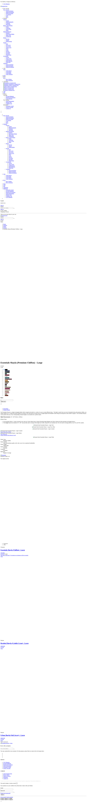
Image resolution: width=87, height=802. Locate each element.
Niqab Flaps (8, 54)
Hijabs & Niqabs (9, 13)
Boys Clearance (9, 80)
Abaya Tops (8, 29)
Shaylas (7, 39)
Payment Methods (10, 96)
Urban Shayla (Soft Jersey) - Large (13, 735)
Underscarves (9, 59)
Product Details (6, 409)
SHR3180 (3, 738)
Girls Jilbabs (8, 73)
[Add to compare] (1, 404)
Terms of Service (7, 776)
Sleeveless (8, 24)
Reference (3, 456)
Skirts (7, 30)
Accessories (8, 14)
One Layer (8, 45)
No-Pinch (8, 52)
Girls (7, 15)
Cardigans (8, 28)
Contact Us (8, 108)
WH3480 (3, 552)
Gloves (7, 57)
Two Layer (8, 46)
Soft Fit (7, 51)
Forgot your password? (5, 793)
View (2, 556)
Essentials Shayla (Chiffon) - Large (13, 550)
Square (7, 40)
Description (5, 408)
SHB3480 (3, 646)
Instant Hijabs (9, 41)
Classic (7, 20)
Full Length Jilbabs (10, 34)
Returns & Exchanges (10, 97)
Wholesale (5, 777)
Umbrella (8, 23)
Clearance (5, 63)
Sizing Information (10, 101)
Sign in (2, 205)
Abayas (5, 19)
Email (2, 788)
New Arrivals (6, 9)
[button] (6, 8)
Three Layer (8, 47)
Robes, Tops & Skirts (7, 25)
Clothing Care (9, 103)
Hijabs (4, 37)
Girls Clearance (9, 74)
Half (7, 44)
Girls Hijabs (8, 72)
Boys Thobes (9, 79)
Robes (7, 26)
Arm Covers (8, 58)
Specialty (8, 53)
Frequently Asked (10, 106)
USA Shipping (6, 4)
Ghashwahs (8, 36)
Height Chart (9, 102)
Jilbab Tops (8, 35)
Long (7, 50)
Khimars (8, 33)
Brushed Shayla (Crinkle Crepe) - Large (15, 643)
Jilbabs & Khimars (10, 12)
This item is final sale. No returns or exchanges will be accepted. (14, 555)
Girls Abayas (9, 70)
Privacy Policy (6, 775)
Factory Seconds (9, 107)
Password (3, 790)
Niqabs (4, 42)
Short (7, 48)
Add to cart (3, 401)
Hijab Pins (8, 62)
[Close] (1, 112)
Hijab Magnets (9, 61)
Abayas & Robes (9, 11)
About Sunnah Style (7, 773)
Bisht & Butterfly (9, 22)
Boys (7, 17)
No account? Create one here (7, 797)
